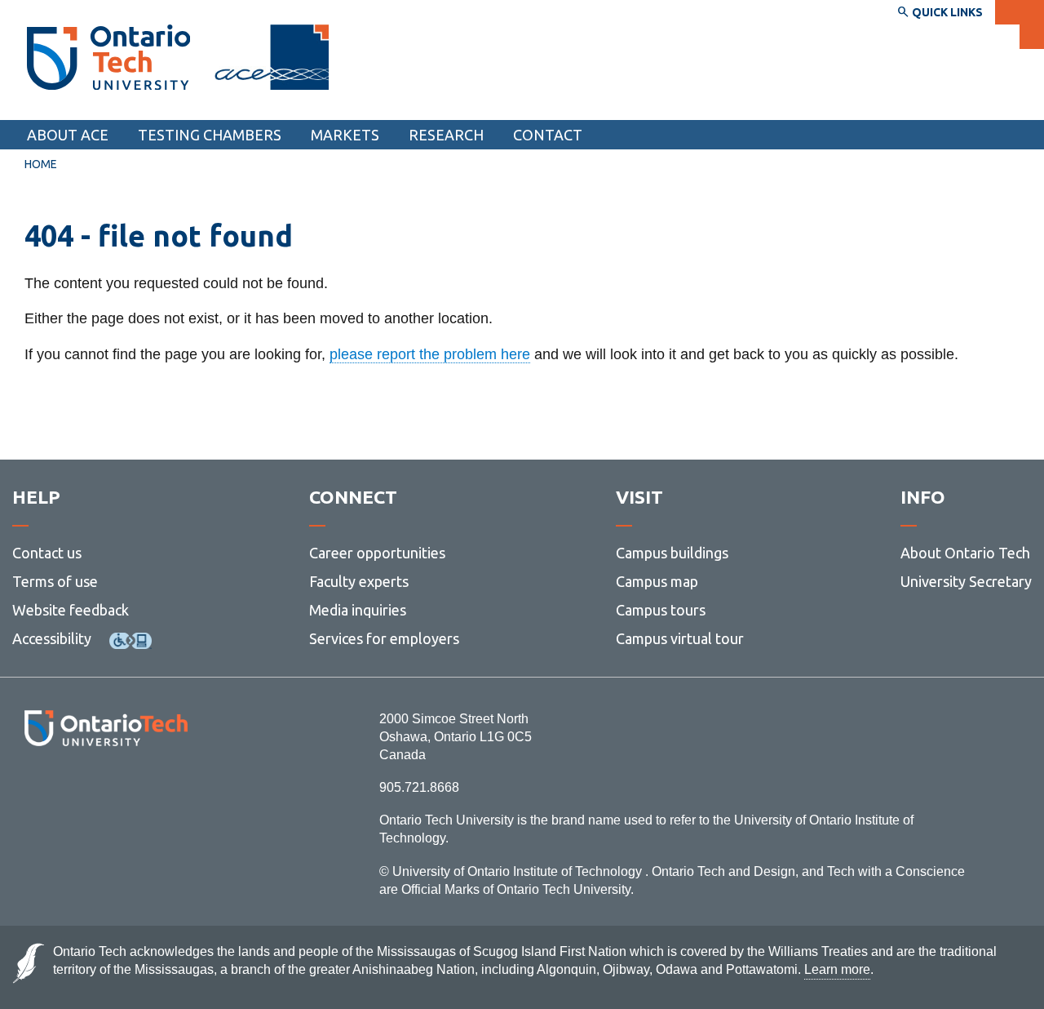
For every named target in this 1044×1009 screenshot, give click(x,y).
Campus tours (661, 610)
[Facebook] (33, 791)
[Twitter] (69, 791)
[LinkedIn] (142, 791)
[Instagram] (105, 791)
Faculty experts (359, 581)
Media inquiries (357, 610)
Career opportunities (377, 553)
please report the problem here (430, 354)
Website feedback (70, 610)
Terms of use (55, 581)
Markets (345, 135)
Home (40, 164)
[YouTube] (179, 791)
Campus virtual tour (680, 638)
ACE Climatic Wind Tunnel (121, 104)
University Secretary (966, 581)
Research (446, 135)
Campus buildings (672, 553)
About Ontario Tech (965, 553)
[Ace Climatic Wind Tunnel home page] (108, 57)
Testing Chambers (209, 135)
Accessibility (51, 638)
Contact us (47, 553)
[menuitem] (547, 134)
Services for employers (384, 638)
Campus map (657, 581)
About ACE (67, 135)
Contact (547, 135)
